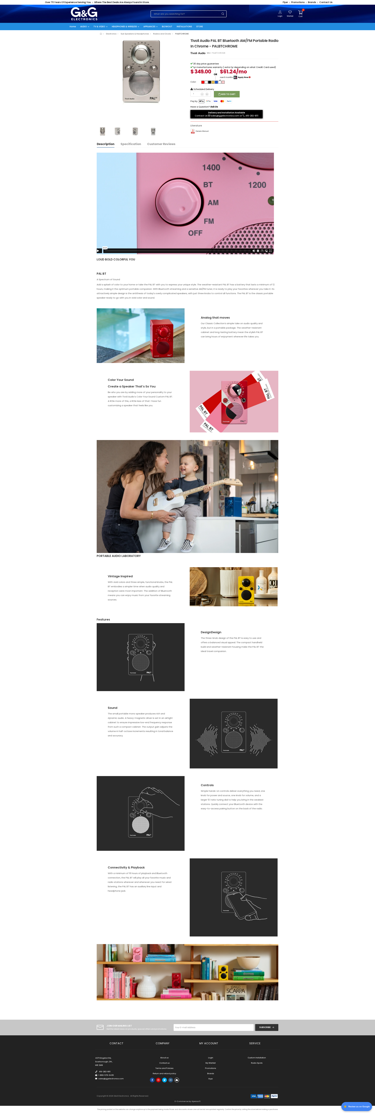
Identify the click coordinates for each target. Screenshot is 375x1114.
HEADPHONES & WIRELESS (124, 26)
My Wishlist (211, 1063)
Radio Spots (256, 1063)
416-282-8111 (251, 115)
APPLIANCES (149, 26)
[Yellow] (213, 82)
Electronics (111, 33)
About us (164, 1057)
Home (73, 26)
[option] (141, 71)
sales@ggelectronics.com (225, 115)
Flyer (210, 1078)
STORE (199, 26)
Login (210, 1057)
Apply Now (243, 77)
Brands (210, 1073)
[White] (206, 82)
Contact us (164, 1063)
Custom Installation (257, 1057)
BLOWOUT (167, 26)
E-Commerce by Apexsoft (188, 1101)
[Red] (202, 82)
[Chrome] (219, 82)
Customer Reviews (161, 144)
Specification (131, 144)
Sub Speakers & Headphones (135, 33)
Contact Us (201, 115)
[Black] (209, 82)
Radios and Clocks (162, 33)
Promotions (210, 1068)
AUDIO (83, 26)
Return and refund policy (164, 1073)
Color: (193, 81)
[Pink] (223, 82)
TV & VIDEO (99, 26)
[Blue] (216, 82)
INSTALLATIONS (184, 26)
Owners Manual (202, 131)
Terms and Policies (164, 1068)
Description (105, 144)
